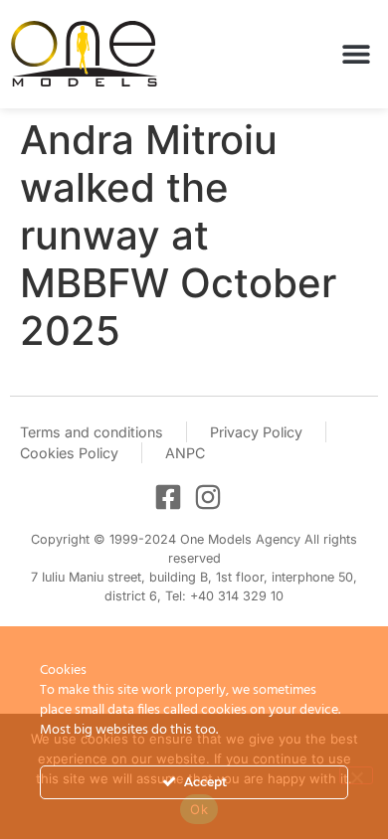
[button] (355, 54)
